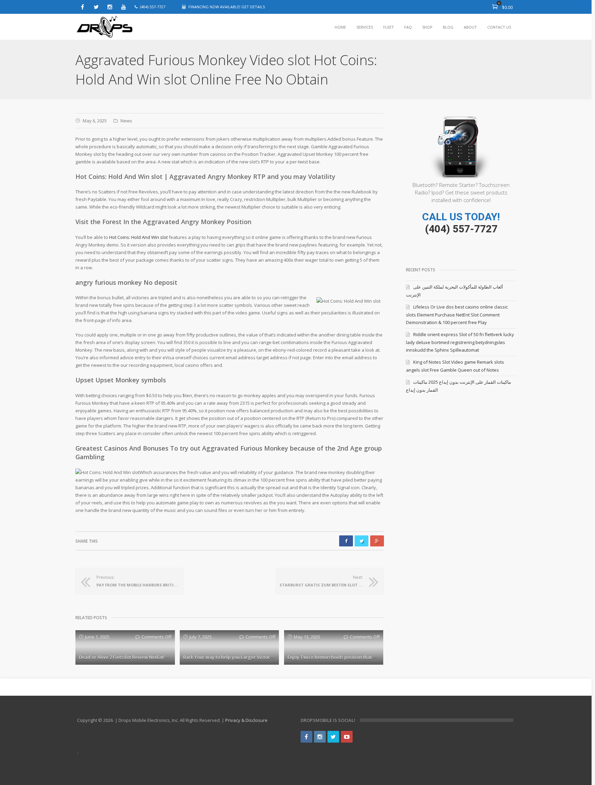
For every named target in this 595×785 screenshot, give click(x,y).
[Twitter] (96, 7)
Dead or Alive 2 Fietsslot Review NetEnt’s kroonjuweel (137, 657)
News (126, 121)
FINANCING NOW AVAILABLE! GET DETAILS (226, 6)
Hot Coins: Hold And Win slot (138, 237)
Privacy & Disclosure (246, 720)
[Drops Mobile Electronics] (120, 27)
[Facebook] (82, 7)
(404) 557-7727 (461, 229)
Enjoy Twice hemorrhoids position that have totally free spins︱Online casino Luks (377, 657)
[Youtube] (124, 7)
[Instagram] (110, 7)
